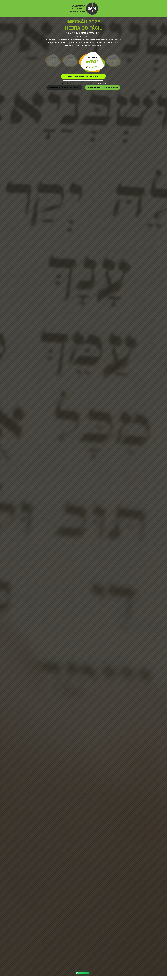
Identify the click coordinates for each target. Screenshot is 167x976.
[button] (64, 87)
